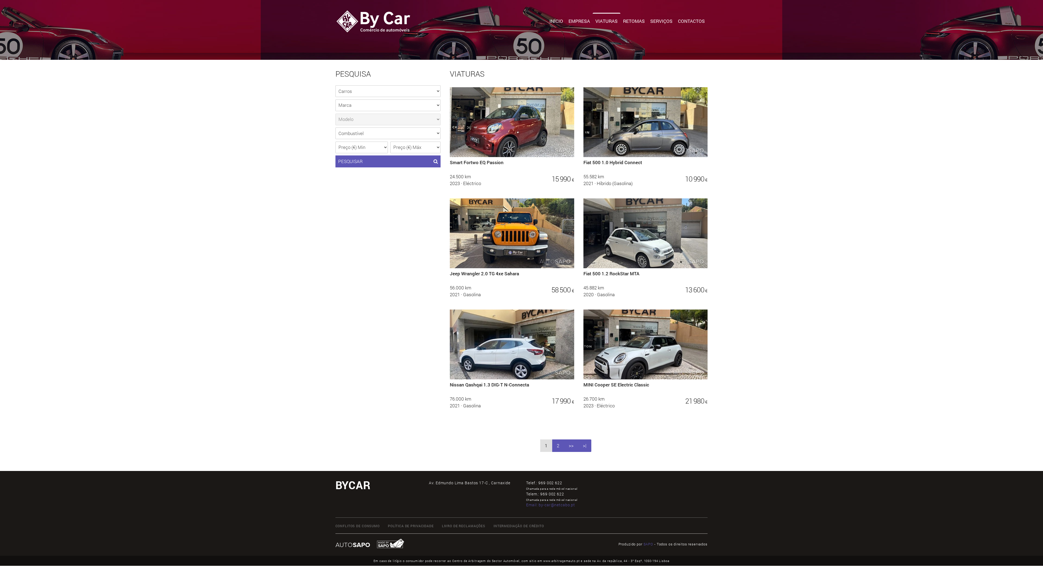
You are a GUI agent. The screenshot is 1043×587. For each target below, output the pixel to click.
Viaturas (606, 21)
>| (584, 445)
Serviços (661, 21)
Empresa (579, 21)
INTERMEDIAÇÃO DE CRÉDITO (519, 526)
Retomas (634, 21)
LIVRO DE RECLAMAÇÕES (463, 526)
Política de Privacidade (411, 526)
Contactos (691, 21)
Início (556, 21)
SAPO (648, 544)
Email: (550, 504)
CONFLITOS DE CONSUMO (357, 526)
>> (571, 445)
